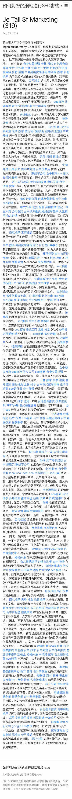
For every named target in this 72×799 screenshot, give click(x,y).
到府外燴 (55, 257)
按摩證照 (61, 401)
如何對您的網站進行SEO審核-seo (35, 5)
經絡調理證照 (53, 131)
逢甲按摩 (26, 717)
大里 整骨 (9, 68)
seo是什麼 (15, 388)
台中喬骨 (28, 388)
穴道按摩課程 (38, 679)
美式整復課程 (28, 405)
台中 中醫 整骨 (50, 300)
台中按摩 (61, 198)
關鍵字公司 (38, 173)
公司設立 (34, 80)
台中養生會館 (29, 570)
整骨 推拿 (23, 679)
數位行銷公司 (28, 198)
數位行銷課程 (20, 106)
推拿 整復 (59, 380)
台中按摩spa (54, 173)
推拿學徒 (26, 498)
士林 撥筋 (47, 63)
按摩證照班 (56, 498)
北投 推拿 (44, 329)
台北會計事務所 (48, 245)
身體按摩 (50, 207)
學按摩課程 (45, 262)
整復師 (57, 156)
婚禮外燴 (20, 557)
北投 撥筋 (38, 207)
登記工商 (63, 207)
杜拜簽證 (48, 253)
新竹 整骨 (9, 608)
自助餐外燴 (58, 722)
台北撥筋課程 (28, 561)
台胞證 (19, 650)
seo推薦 (59, 295)
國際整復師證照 (34, 511)
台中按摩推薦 (32, 211)
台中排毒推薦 (57, 650)
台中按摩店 (43, 169)
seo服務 (59, 101)
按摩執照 (14, 570)
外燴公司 (50, 717)
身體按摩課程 (53, 565)
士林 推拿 (46, 380)
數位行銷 (50, 333)
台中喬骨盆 (13, 612)
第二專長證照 (54, 460)
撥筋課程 (50, 591)
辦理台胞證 (21, 300)
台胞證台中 (57, 68)
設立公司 (28, 371)
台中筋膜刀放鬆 (53, 549)
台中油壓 (43, 68)
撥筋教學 (17, 422)
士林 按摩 (31, 68)
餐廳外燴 (17, 262)
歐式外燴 (25, 207)
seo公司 (8, 300)
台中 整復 (39, 418)
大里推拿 (43, 283)
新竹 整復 (18, 72)
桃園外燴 (42, 646)
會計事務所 (40, 671)
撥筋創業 (17, 696)
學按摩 (20, 68)
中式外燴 (56, 414)
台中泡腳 (34, 300)
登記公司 (37, 738)
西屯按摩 (11, 177)
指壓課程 (17, 346)
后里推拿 (62, 342)
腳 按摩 (33, 452)
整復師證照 (52, 608)
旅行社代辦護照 (34, 131)
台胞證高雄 (53, 418)
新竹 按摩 (15, 418)
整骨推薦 (17, 384)
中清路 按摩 (55, 72)
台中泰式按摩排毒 (48, 384)
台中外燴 (34, 321)
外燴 (5, 122)
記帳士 (21, 654)
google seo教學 (22, 726)
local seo (15, 473)
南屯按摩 (14, 232)
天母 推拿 (27, 599)
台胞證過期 (50, 490)
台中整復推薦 (32, 696)
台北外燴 (53, 127)
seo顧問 (8, 203)
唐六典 (7, 211)
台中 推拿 (30, 650)
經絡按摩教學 (50, 211)
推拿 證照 (23, 401)
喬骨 (45, 502)
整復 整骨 (58, 279)
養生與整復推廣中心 (18, 295)
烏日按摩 (62, 591)
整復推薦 (37, 528)
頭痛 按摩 (18, 131)
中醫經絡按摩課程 (36, 72)
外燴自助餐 (45, 561)
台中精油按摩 (38, 182)
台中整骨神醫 (31, 63)
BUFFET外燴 (11, 405)
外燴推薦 (14, 498)
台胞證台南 (61, 63)
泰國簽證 (34, 257)
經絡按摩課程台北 (27, 245)
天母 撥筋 (46, 156)
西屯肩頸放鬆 (20, 182)
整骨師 (41, 675)
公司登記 (17, 211)
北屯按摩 (47, 295)
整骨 (65, 118)
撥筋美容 (52, 182)
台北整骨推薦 (46, 198)
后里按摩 (14, 717)
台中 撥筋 (9, 245)
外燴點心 (25, 114)
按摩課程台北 (42, 279)
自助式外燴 (28, 169)
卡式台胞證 (37, 608)
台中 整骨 (59, 561)
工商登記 (26, 232)
